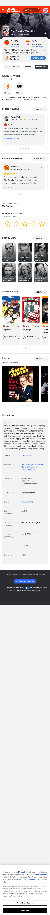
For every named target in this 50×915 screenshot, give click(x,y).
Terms (5, 874)
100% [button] (14, 41)
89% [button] (35, 41)
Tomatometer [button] (15, 44)
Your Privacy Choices (38, 588)
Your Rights (31, 879)
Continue (25, 910)
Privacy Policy (41, 874)
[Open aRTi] (45, 10)
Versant (22, 872)
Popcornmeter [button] (36, 44)
